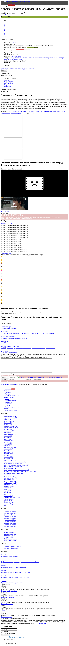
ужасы (8, 500)
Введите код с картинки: (8, 375)
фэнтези (8, 504)
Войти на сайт (5, 635)
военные (8, 436)
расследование (10, 484)
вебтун (8, 439)
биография (9, 421)
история (17, 69)
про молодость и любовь (13, 466)
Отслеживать (6, 73)
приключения (10, 468)
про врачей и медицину (13, 463)
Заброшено (7, 85)
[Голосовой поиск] (24, 13)
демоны (8, 445)
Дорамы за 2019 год (10, 523)
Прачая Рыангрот (59, 58)
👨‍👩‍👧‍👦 (2, 283)
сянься (7, 489)
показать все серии (6, 253)
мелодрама (23, 69)
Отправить (4, 379)
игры (6, 450)
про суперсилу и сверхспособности (16, 470)
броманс (8, 429)
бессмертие (9, 431)
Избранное (7, 86)
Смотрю (6, 80)
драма (2, 69)
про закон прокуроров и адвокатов (16, 465)
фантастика (9, 502)
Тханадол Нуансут (16, 56)
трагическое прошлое (12, 497)
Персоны (7, 408)
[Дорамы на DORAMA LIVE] (17, 1)
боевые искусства (11, 426)
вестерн (7, 432)
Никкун (6, 59)
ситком (7, 488)
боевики (8, 424)
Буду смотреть (8, 81)
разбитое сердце (10, 483)
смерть (8, 492)
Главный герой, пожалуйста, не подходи (24, 111)
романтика (31, 69)
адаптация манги (11, 418)
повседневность (11, 478)
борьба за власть (11, 427)
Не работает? (5, 211)
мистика (9, 457)
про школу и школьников (13, 473)
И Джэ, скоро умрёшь (7, 597)
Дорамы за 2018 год (10, 524)
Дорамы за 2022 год (10, 518)
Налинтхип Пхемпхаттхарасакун (43, 58)
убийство (8, 499)
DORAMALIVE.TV (7, 384)
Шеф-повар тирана (6, 617)
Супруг (3, 610)
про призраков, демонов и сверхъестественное (20, 471)
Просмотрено (8, 83)
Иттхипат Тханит (26, 58)
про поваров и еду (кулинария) (15, 462)
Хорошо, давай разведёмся (9, 591)
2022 (14, 42)
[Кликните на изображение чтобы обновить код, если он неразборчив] (40, 377)
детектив (8, 440)
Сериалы (17, 384)
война (7, 437)
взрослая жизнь (10, 434)
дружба (8, 442)
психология (9, 479)
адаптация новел (11, 416)
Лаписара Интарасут (16, 59)
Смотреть (4, 70)
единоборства (10, 447)
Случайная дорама (11, 410)
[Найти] (22, 13)
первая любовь (9, 69)
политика (9, 476)
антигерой (8, 419)
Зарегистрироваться (16, 637)
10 (5, 36)
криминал (9, 452)
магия (7, 455)
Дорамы (11, 5)
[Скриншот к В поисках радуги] (13, 125)
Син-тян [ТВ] (41, 111)
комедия (8, 453)
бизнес (8, 423)
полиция (8, 475)
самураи (7, 494)
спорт (7, 491)
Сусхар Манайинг (15, 58)
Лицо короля (17, 113)
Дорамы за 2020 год (10, 521)
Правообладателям (41, 623)
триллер (8, 496)
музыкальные (10, 460)
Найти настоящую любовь (54, 111)
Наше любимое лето (7, 604)
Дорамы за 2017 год (10, 526)
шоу (6, 505)
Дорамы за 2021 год (10, 520)
